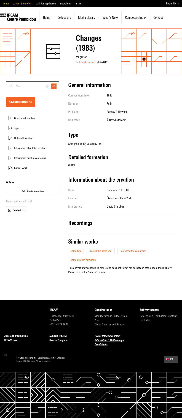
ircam (6, 3)
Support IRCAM (58, 336)
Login (169, 3)
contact (158, 17)
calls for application (46, 3)
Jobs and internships (16, 336)
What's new (110, 17)
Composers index (135, 17)
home (46, 17)
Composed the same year (133, 251)
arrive (78, 3)
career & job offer (22, 3)
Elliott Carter (86, 62)
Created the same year (100, 251)
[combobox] (32, 86)
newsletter (65, 3)
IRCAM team (11, 340)
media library (86, 17)
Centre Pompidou (58, 340)
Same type (76, 251)
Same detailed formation (83, 260)
